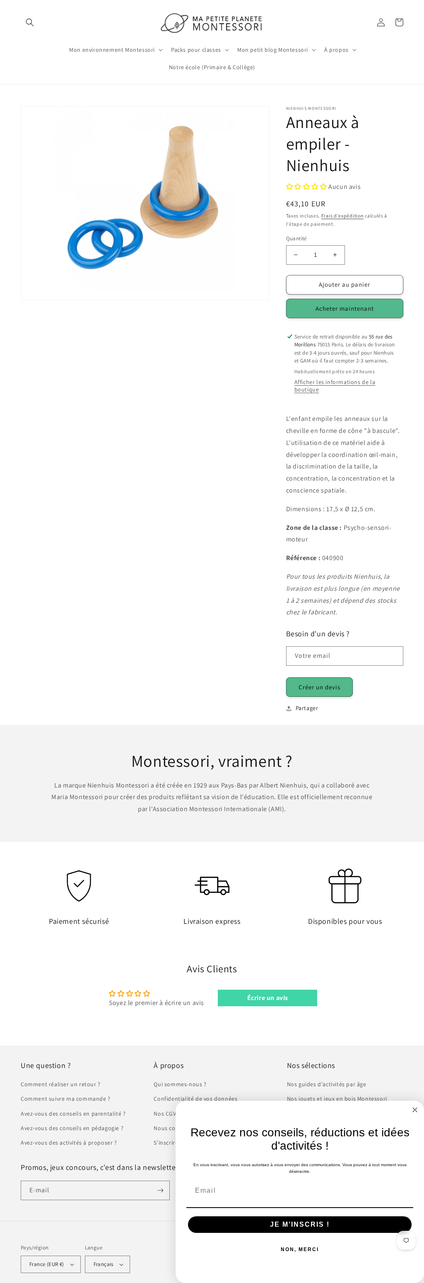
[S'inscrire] (160, 1190)
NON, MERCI (300, 1249)
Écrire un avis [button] (267, 997)
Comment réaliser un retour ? (61, 1084)
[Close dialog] (415, 1110)
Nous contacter (174, 1128)
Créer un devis (319, 687)
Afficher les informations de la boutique (335, 385)
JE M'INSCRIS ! (300, 1224)
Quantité (296, 238)
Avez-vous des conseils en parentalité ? (73, 1113)
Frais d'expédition (342, 216)
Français (103, 1264)
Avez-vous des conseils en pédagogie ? (72, 1128)
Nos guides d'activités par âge (326, 1084)
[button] (30, 22)
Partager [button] (307, 708)
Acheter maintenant (345, 308)
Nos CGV (165, 1113)
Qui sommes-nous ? (180, 1084)
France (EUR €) (46, 1264)
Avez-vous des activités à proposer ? (69, 1142)
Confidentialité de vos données (195, 1098)
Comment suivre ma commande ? (66, 1098)
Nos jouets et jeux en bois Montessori (337, 1098)
